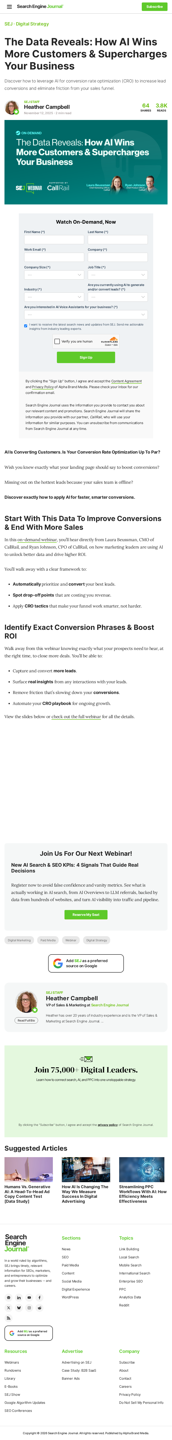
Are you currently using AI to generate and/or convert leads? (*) (116, 287)
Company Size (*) (37, 267)
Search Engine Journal (110, 1005)
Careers (125, 1386)
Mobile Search (130, 1265)
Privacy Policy (43, 387)
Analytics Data (130, 1297)
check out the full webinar (76, 716)
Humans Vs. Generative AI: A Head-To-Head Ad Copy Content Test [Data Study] (27, 1194)
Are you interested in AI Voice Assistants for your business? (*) (71, 307)
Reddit (124, 1305)
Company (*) (97, 249)
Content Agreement (126, 381)
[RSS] (8, 1318)
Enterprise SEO (131, 1281)
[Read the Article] (28, 1169)
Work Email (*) (35, 249)
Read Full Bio (26, 1020)
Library (9, 1378)
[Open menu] (9, 7)
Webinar (70, 940)
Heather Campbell (47, 107)
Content (68, 1273)
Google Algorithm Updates (24, 1402)
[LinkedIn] (19, 1298)
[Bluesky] (19, 1308)
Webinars (11, 1362)
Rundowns (12, 1370)
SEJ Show (12, 1394)
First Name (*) (34, 232)
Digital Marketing (19, 940)
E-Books (11, 1386)
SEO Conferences (18, 1410)
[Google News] (8, 1298)
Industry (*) (33, 289)
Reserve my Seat (86, 914)
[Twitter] (8, 1308)
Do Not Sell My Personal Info (141, 1402)
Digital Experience (76, 1289)
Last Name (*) (98, 232)
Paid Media (48, 940)
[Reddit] (39, 1308)
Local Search (129, 1257)
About (123, 1370)
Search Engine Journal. (63, 1433)
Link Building (129, 1249)
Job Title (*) (96, 267)
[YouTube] (29, 1298)
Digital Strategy (96, 940)
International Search (134, 1273)
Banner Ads (71, 1378)
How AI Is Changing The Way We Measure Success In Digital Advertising (85, 1194)
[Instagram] (29, 1308)
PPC (122, 1289)
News (66, 1249)
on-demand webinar (37, 539)
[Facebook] (39, 1298)
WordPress (70, 1297)
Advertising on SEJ (76, 1362)
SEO (65, 1257)
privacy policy (108, 1125)
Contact (125, 1378)
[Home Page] (40, 6)
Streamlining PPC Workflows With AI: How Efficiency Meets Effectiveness (143, 1194)
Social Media (72, 1281)
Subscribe (127, 1362)
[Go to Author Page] (11, 107)
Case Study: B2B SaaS (79, 1370)
